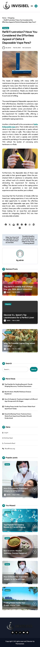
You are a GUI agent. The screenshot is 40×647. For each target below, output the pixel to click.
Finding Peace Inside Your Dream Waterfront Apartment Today (20, 407)
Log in (6, 432)
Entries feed (8, 438)
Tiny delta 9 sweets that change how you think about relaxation (18, 288)
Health (7, 538)
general (7, 464)
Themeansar (20, 644)
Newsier (30, 641)
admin (21, 260)
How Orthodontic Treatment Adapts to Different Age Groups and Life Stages (21, 400)
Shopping (5, 28)
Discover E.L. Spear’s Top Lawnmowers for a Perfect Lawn (19, 316)
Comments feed (9, 443)
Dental (7, 564)
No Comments (27, 48)
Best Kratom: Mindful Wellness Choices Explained (18, 393)
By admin (8, 48)
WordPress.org (10, 448)
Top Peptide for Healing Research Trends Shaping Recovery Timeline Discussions (18, 385)
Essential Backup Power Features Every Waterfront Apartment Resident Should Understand (18, 416)
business (7, 512)
